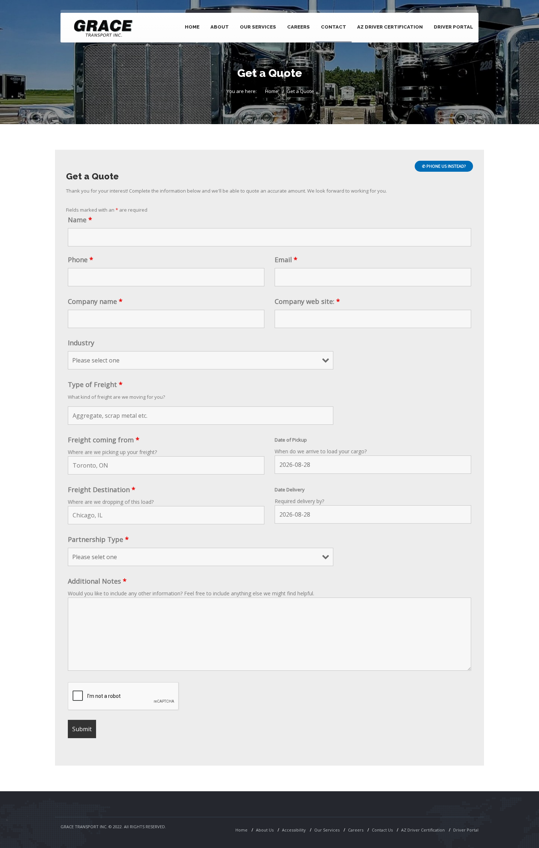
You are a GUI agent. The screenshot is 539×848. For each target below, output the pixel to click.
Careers (298, 27)
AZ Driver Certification (390, 27)
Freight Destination (101, 490)
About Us (265, 830)
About (219, 27)
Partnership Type (98, 539)
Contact (333, 27)
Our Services (327, 830)
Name (80, 220)
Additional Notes (97, 581)
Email (286, 260)
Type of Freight (95, 384)
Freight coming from (103, 440)
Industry (81, 342)
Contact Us (382, 830)
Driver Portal (453, 27)
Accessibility (294, 830)
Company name (95, 301)
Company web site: (307, 301)
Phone (80, 260)
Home (192, 27)
